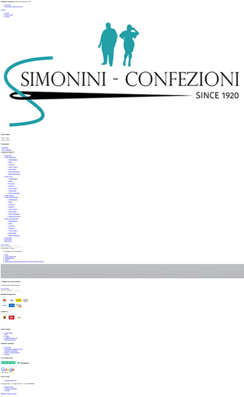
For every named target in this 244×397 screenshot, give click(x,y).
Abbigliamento (12, 159)
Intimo (10, 162)
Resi (6, 334)
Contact (7, 336)
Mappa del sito (9, 387)
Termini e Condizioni (11, 351)
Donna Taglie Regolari (11, 219)
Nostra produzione (14, 171)
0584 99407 (4, 147)
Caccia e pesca (12, 167)
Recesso (7, 354)
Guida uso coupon (10, 340)
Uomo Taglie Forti (10, 157)
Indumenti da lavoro (14, 174)
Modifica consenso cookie (8, 393)
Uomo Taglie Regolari (11, 197)
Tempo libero (12, 169)
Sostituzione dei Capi (11, 338)
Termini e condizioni (11, 388)
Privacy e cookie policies (12, 352)
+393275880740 (6, 150)
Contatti (7, 390)
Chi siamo (8, 5)
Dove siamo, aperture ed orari (13, 6)
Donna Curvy (9, 176)
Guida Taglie (8, 333)
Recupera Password (10, 380)
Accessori (11, 164)
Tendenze (11, 186)
